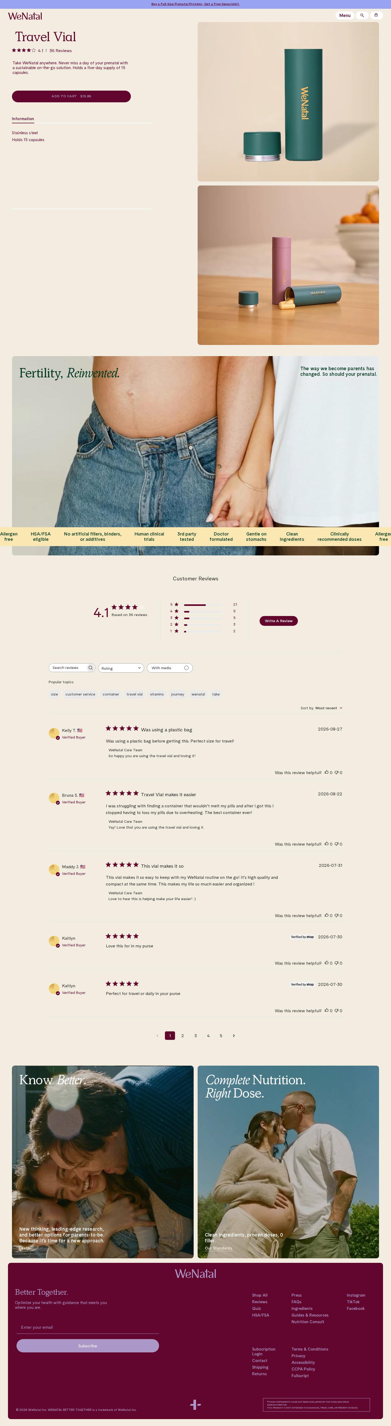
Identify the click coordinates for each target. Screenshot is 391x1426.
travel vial (135, 694)
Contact (259, 1360)
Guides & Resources (310, 1315)
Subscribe (87, 1346)
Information (23, 118)
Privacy (298, 1355)
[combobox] (121, 668)
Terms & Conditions (310, 1349)
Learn (24, 1248)
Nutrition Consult (308, 1321)
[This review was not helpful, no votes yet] (336, 772)
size (54, 694)
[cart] (376, 15)
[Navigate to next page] (234, 1035)
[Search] (362, 15)
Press (297, 1295)
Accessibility (303, 1362)
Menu (345, 15)
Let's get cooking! (222, 4)
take (216, 694)
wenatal (198, 694)
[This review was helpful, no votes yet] (326, 772)
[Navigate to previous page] (157, 1035)
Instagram (356, 1295)
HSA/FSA (260, 1315)
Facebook (356, 1308)
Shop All (260, 1295)
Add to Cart (71, 96)
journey (177, 694)
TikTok (353, 1302)
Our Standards (218, 1248)
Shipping (260, 1367)
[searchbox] (67, 668)
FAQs (296, 1302)
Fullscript (300, 1375)
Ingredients (302, 1308)
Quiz (256, 1308)
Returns (259, 1374)
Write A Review (279, 621)
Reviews (259, 1302)
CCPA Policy (303, 1369)
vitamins (157, 694)
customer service (80, 694)
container (111, 694)
